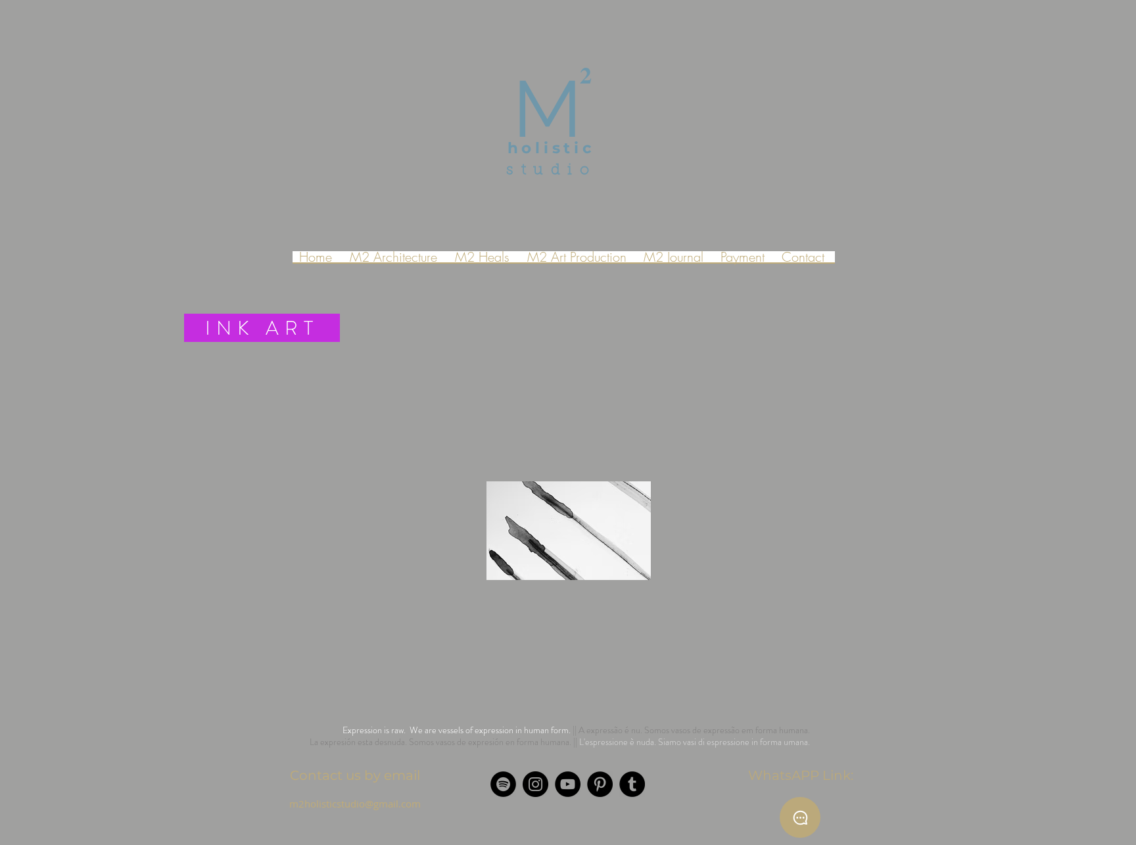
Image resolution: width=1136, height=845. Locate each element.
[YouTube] (567, 784)
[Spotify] (503, 784)
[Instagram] (535, 784)
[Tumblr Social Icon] (632, 784)
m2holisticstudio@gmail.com (355, 803)
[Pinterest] (600, 784)
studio (551, 170)
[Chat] (800, 817)
